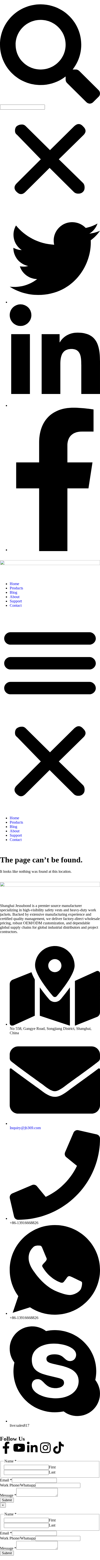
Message (8, 1495)
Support (16, 601)
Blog (13, 592)
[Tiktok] (58, 1448)
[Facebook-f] (6, 1448)
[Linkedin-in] (32, 1448)
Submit (7, 1500)
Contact (16, 605)
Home (14, 584)
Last (52, 1472)
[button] (50, 54)
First (52, 1467)
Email (6, 1480)
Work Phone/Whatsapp (17, 1485)
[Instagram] (45, 1448)
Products (16, 588)
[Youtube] (19, 1448)
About (14, 597)
